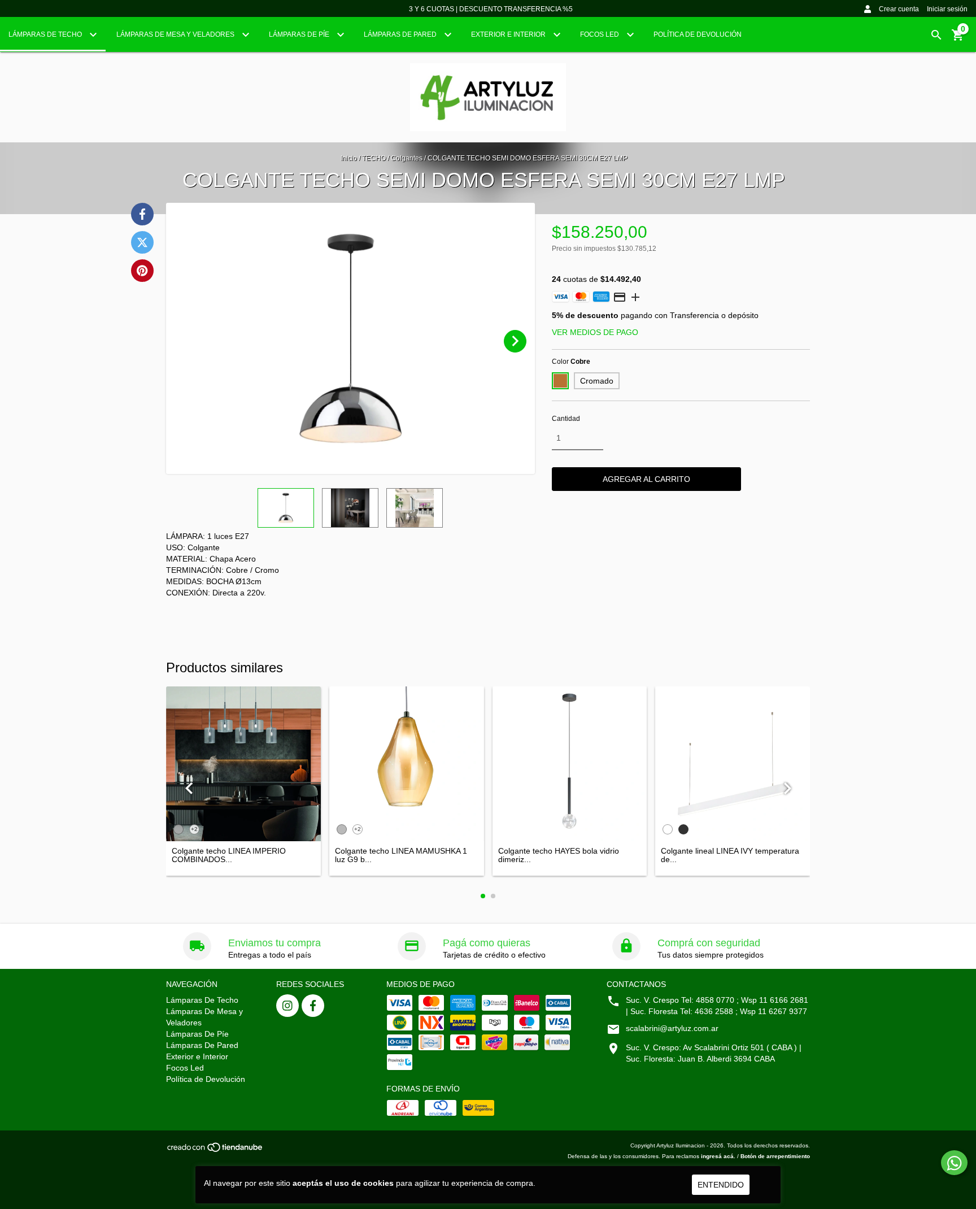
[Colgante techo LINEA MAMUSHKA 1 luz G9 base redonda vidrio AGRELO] (406, 763)
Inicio (349, 158)
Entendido (721, 1184)
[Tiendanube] (215, 1150)
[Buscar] (936, 35)
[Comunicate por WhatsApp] (954, 1162)
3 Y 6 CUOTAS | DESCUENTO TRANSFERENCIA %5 (491, 9)
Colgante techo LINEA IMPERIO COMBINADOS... (229, 855)
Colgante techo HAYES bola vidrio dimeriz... (558, 855)
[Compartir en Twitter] (142, 242)
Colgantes (406, 158)
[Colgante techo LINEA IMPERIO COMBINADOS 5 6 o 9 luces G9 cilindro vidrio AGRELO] (243, 763)
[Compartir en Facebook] (142, 214)
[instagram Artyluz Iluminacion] (287, 1005)
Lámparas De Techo (46, 34)
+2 (194, 829)
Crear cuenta (899, 9)
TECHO (374, 158)
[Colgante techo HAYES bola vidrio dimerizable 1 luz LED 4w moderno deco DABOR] (570, 763)
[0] (958, 39)
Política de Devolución (697, 34)
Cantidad (566, 419)
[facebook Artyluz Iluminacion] (313, 1005)
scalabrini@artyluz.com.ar (672, 1028)
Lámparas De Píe (300, 34)
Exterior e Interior (509, 34)
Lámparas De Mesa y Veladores (176, 34)
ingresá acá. (718, 1156)
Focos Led (600, 34)
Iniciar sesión (947, 9)
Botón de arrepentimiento (775, 1156)
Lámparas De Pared (401, 34)
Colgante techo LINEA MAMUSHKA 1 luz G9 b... (401, 855)
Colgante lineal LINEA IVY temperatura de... (730, 855)
